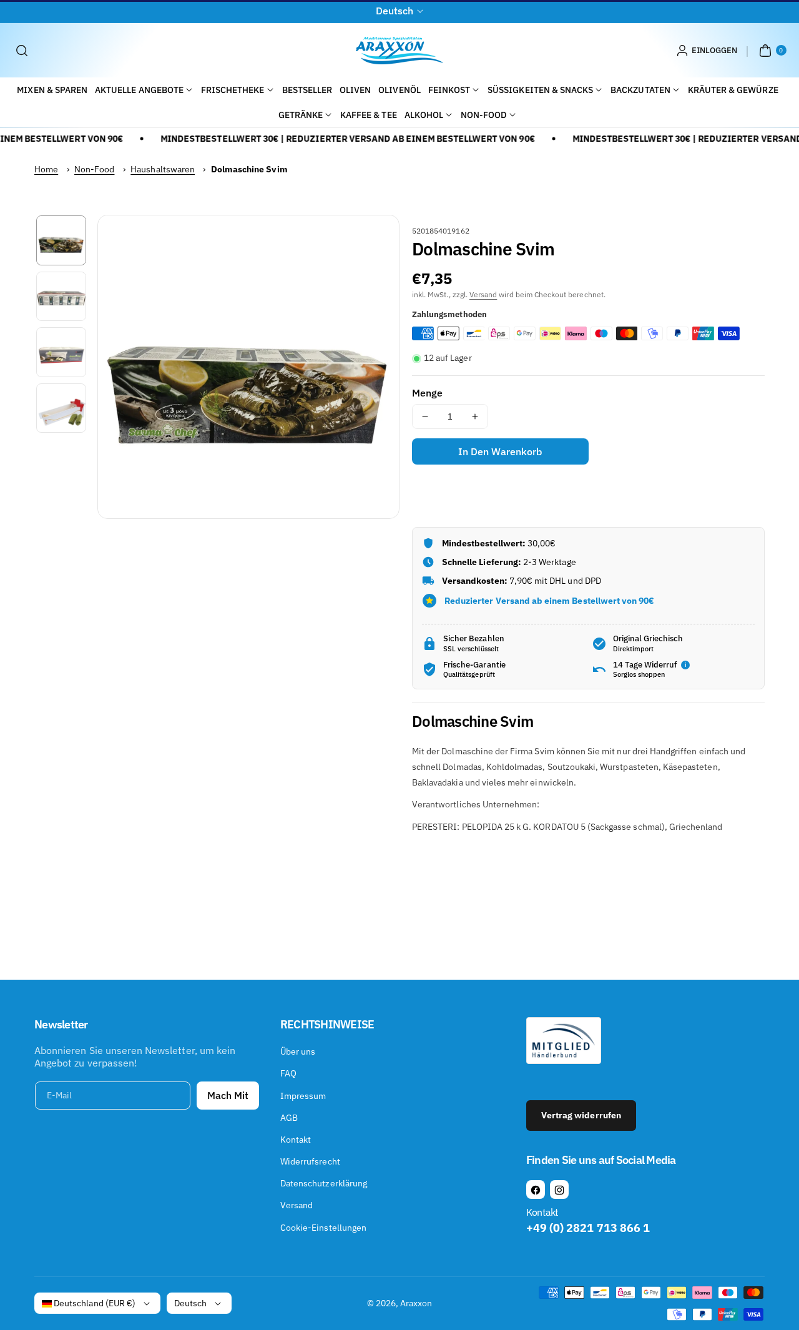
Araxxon (416, 1303)
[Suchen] (21, 50)
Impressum (303, 1095)
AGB (289, 1117)
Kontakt (295, 1139)
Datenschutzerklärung (323, 1183)
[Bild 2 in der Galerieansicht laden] (61, 297)
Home (46, 169)
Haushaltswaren (162, 169)
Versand (483, 294)
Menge (427, 393)
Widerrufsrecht (310, 1161)
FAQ (288, 1073)
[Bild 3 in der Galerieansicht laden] (61, 352)
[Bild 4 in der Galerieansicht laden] (61, 408)
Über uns (297, 1051)
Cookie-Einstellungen (323, 1227)
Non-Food (94, 169)
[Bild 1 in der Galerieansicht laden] (61, 240)
